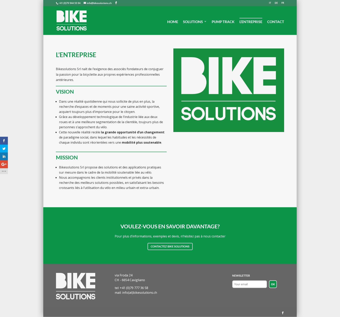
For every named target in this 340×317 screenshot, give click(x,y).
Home (172, 22)
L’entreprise (250, 22)
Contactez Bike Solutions (170, 246)
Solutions (193, 22)
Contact (275, 22)
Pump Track (223, 22)
